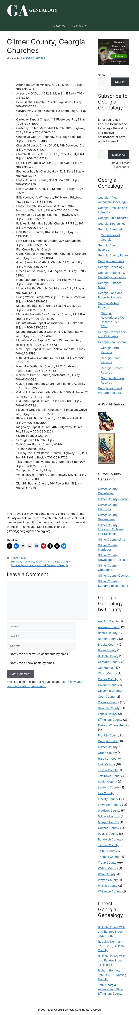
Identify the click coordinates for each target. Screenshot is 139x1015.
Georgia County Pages (113, 255)
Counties (77, 25)
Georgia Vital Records (113, 342)
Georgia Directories (111, 261)
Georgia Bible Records (113, 218)
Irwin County (106, 764)
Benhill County (107, 633)
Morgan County (108, 822)
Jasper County (108, 770)
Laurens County (109, 787)
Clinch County (107, 673)
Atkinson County (109, 627)
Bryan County (107, 650)
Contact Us (58, 25)
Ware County (106, 874)
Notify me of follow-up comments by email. (39, 654)
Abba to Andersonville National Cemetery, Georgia (39, 565)
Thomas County (109, 856)
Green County (107, 752)
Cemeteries (106, 667)
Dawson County (109, 708)
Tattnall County (108, 845)
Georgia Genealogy (111, 267)
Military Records (109, 816)
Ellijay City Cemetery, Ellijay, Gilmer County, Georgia (40, 561)
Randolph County (109, 839)
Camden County (109, 662)
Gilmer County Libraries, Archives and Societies (110, 529)
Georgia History (108, 741)
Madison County (109, 810)
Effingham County (110, 719)
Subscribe (118, 155)
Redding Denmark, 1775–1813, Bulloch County (111, 946)
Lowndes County (109, 804)
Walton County (108, 868)
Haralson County (109, 758)
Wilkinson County (109, 891)
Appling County (108, 621)
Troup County (107, 862)
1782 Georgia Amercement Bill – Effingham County (110, 989)
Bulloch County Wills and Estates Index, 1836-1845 (111, 931)
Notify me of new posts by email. (32, 663)
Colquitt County (108, 685)
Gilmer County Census (113, 499)
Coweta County (108, 702)
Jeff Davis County (110, 776)
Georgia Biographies (111, 223)
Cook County (106, 696)
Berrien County (108, 638)
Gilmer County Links (111, 539)
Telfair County (107, 851)
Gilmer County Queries (113, 575)
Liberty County (108, 799)
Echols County (107, 714)
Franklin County (108, 735)
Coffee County (108, 679)
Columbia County (109, 690)
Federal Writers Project (113, 725)
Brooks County (108, 644)
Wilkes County (107, 885)
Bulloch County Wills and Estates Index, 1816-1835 (111, 960)
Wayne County (108, 880)
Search (102, 75)
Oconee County (108, 828)
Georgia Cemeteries (111, 229)
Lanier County (107, 781)
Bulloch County (108, 656)
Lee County (106, 793)
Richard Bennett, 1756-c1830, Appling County (112, 975)
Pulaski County (108, 833)
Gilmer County (19, 557)
